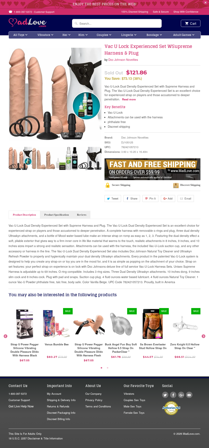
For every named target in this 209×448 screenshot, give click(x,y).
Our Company (93, 394)
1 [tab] (101, 368)
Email (188, 198)
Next (97, 158)
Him (81, 35)
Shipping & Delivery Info (61, 400)
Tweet (114, 198)
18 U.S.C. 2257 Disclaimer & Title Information (36, 438)
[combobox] (117, 23)
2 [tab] (108, 368)
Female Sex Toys (134, 413)
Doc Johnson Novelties (123, 60)
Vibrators (44, 35)
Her (64, 35)
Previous (12, 158)
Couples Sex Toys (134, 400)
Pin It (152, 198)
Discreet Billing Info (58, 419)
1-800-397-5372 (18, 394)
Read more (129, 99)
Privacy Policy (93, 400)
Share (133, 198)
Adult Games (182, 35)
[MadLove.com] (28, 25)
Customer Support (19, 400)
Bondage (153, 35)
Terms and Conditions (98, 406)
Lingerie (127, 35)
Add (170, 198)
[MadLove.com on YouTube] (189, 395)
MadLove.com (191, 434)
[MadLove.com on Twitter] (165, 395)
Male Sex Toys (132, 406)
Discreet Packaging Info (61, 413)
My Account (54, 394)
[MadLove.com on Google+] (181, 395)
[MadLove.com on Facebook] (173, 395)
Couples (102, 35)
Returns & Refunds (58, 406)
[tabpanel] (25, 336)
